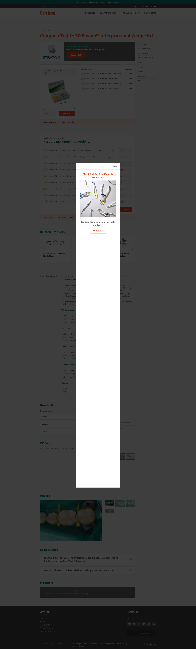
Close (114, 166)
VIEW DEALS (98, 231)
